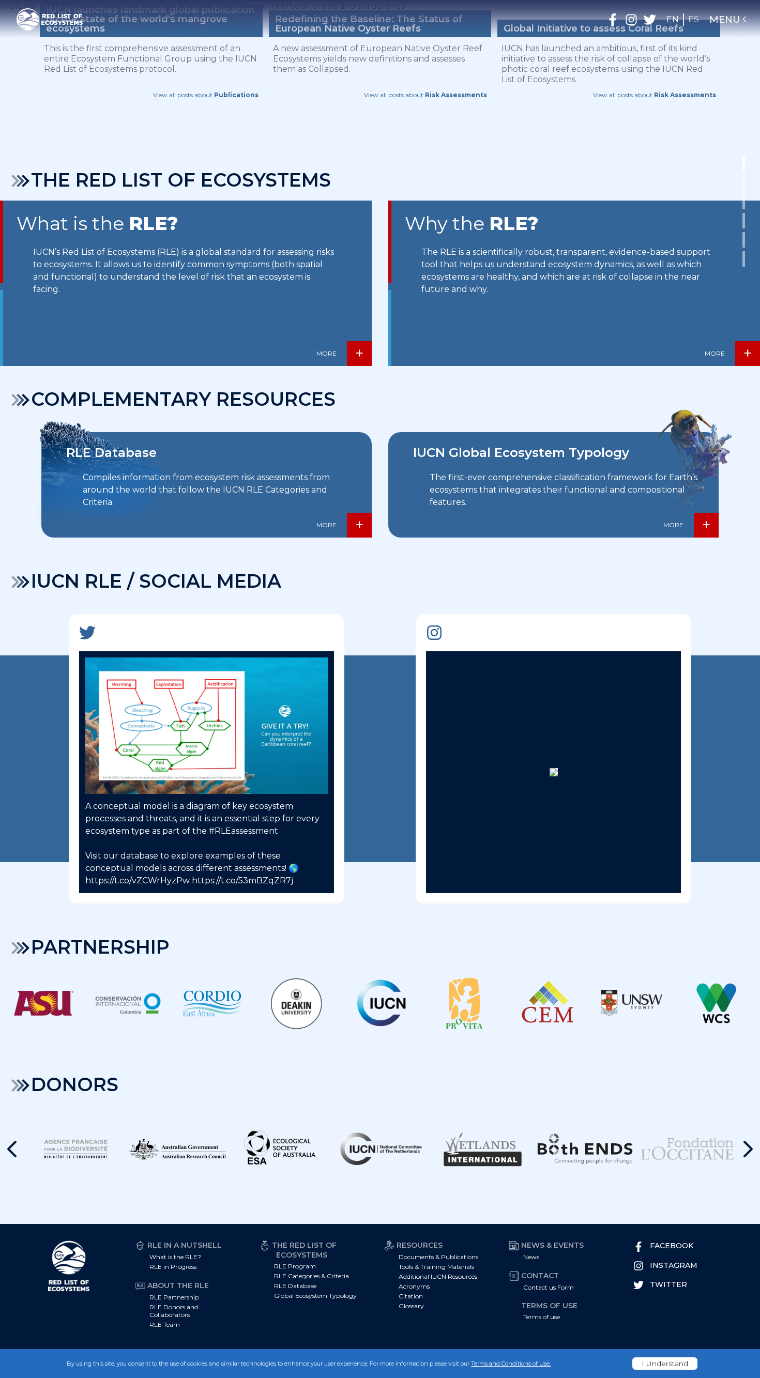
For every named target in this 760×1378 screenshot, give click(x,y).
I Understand (665, 1363)
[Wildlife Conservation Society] (716, 1003)
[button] (612, 19)
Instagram (673, 1265)
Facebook (671, 1245)
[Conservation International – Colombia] (127, 1003)
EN (672, 19)
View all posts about (206, 95)
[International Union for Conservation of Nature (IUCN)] (380, 1003)
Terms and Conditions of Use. (511, 1363)
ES (693, 19)
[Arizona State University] (44, 1003)
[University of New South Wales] (631, 1003)
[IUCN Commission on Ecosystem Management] (548, 1003)
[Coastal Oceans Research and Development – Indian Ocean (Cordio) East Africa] (212, 1003)
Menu (724, 19)
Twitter (668, 1284)
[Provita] (463, 1003)
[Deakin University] (295, 1003)
